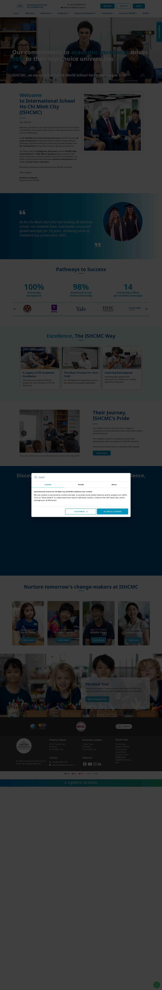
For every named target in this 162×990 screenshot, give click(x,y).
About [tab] (114, 484)
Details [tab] (81, 484)
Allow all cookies (113, 511)
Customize (79, 511)
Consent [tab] (48, 484)
